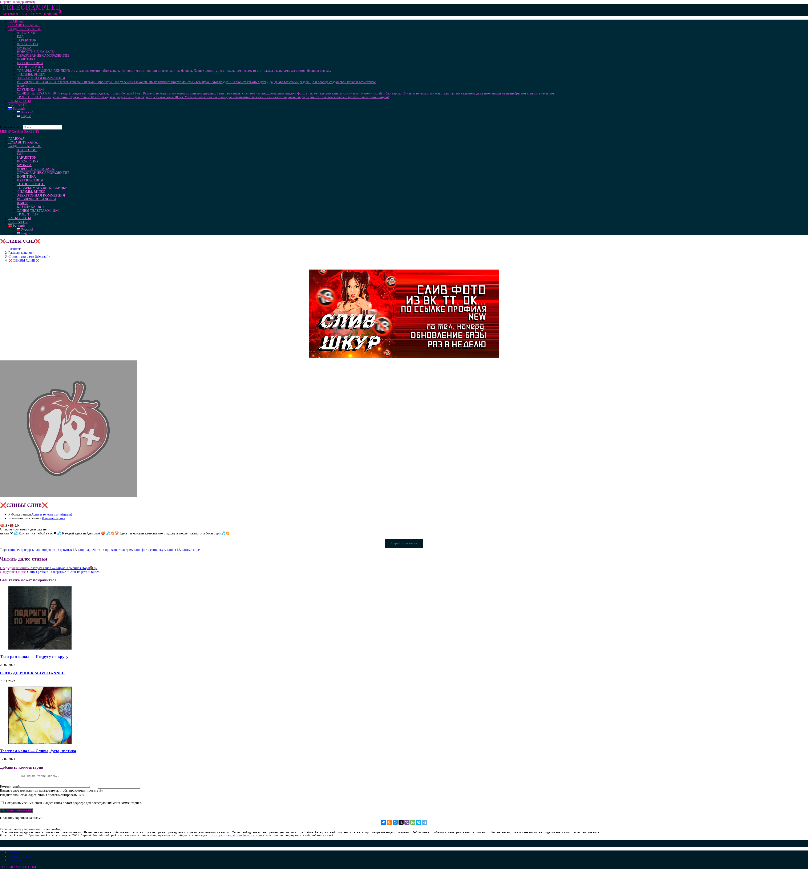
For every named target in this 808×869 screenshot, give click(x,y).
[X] (401, 822)
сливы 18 (173, 549)
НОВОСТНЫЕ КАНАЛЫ (36, 169)
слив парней (87, 549)
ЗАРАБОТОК (26, 157)
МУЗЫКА (24, 165)
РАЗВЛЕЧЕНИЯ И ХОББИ (36, 199)
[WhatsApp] (412, 822)
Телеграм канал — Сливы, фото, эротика (38, 751)
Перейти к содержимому (18, 2)
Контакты (15, 860)
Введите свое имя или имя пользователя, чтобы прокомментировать (49, 790)
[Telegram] (424, 822)
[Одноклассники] (389, 822)
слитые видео (191, 549)
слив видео (43, 549)
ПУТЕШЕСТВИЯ (30, 180)
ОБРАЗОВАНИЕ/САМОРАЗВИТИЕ (43, 172)
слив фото (141, 549)
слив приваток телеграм (114, 549)
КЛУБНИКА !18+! (30, 207)
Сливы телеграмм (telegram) (52, 514)
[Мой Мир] (395, 822)
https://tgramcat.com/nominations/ (236, 835)
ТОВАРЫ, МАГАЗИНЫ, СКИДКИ (42, 188)
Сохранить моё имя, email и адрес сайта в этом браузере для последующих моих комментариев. (73, 803)
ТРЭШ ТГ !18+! (28, 214)
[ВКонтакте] (383, 822)
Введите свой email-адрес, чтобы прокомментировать (38, 795)
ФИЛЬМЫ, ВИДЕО (31, 191)
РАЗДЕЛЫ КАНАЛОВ (24, 146)
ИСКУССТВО (27, 161)
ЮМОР (22, 203)
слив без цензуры (20, 549)
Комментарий (10, 786)
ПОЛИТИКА (26, 176)
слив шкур (157, 549)
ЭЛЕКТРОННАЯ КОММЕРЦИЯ (41, 195)
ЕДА (20, 153)
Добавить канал (19, 856)
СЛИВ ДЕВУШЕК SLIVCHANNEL (32, 673)
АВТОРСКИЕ (27, 150)
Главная (14, 852)
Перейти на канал (404, 543)
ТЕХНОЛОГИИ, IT (31, 184)
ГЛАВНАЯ (16, 138)
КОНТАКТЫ (18, 222)
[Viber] (406, 822)
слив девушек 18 (64, 549)
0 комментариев (53, 518)
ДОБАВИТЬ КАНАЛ (24, 142)
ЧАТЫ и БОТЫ (19, 218)
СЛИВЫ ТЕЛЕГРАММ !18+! (38, 210)
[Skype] (418, 822)
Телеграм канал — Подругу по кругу (34, 656)
